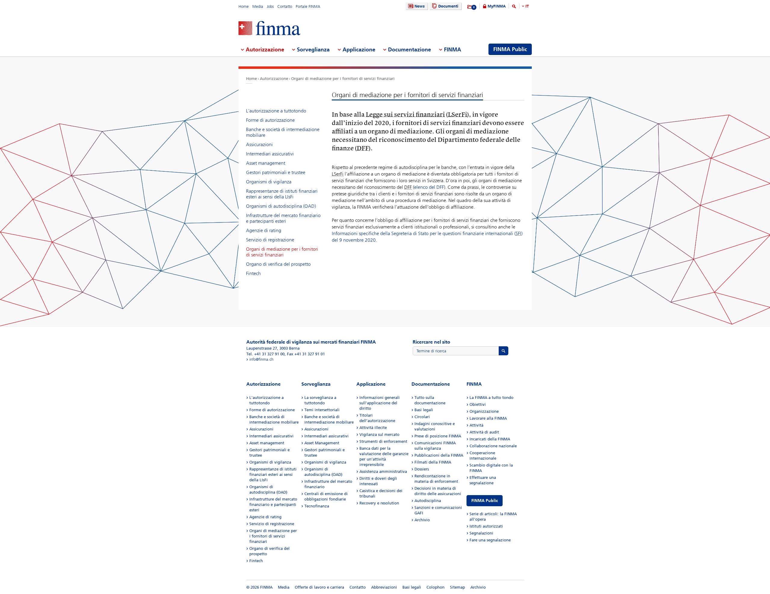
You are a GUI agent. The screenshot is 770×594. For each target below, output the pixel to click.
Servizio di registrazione (270, 240)
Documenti (448, 6)
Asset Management (321, 443)
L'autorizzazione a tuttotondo (276, 111)
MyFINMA (497, 6)
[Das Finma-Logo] (269, 28)
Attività (476, 425)
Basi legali (423, 410)
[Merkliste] (470, 6)
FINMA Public (484, 500)
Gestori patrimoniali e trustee (275, 172)
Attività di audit (484, 432)
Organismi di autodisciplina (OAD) (281, 206)
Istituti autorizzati (486, 526)
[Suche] (514, 7)
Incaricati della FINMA (490, 439)
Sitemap (457, 587)
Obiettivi (478, 404)
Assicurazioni (259, 144)
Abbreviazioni (384, 587)
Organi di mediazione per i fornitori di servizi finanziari (343, 78)
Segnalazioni (481, 533)
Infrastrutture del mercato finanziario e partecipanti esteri (283, 218)
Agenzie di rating (263, 230)
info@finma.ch (261, 359)
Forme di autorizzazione (270, 120)
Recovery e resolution (379, 503)
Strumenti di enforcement (383, 441)
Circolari (422, 417)
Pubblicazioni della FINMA (438, 455)
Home (244, 6)
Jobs (270, 6)
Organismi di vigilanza (268, 182)
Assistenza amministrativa (383, 471)
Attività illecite (373, 427)
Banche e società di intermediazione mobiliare (282, 132)
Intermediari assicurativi (270, 154)
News (419, 6)
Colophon (436, 587)
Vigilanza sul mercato (379, 434)
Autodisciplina (427, 500)
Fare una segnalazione (490, 540)
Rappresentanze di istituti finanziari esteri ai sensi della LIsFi (282, 194)
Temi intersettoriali (322, 410)
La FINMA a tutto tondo (491, 397)
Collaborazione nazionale (493, 446)
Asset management (265, 163)
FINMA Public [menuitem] (510, 49)
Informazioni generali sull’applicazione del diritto (379, 403)
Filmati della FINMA (432, 462)
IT (527, 6)
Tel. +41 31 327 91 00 (265, 354)
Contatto (284, 6)
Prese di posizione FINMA (437, 436)
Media (257, 6)
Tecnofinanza (316, 506)
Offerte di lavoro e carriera (319, 587)
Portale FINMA (308, 6)
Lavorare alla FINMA (488, 418)
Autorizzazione (274, 78)
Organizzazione (484, 411)
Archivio (422, 520)
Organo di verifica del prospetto (278, 264)
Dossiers (421, 469)
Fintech (253, 273)
